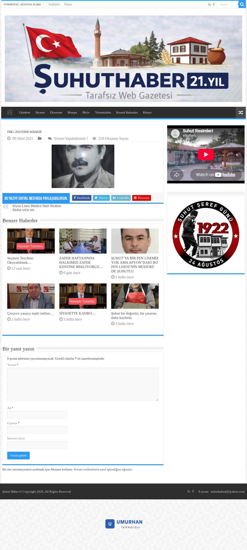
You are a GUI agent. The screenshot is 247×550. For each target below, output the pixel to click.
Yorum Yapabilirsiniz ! (71, 138)
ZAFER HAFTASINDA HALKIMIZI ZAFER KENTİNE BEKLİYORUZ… (81, 262)
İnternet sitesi (16, 438)
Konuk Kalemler (127, 112)
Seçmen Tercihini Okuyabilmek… (20, 260)
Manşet (72, 112)
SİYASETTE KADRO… (77, 313)
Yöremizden (103, 112)
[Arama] (242, 4)
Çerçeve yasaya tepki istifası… (30, 313)
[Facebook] (213, 4)
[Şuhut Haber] (123, 58)
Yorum (12, 365)
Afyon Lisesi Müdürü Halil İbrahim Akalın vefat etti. (36, 206)
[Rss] (209, 4)
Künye (68, 4)
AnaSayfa (54, 4)
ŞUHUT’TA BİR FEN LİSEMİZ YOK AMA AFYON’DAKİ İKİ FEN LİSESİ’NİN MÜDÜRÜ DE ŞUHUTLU (134, 264)
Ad (10, 408)
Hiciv (86, 112)
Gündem (24, 112)
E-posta (13, 423)
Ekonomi (56, 112)
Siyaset (40, 112)
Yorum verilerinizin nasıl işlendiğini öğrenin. (103, 469)
